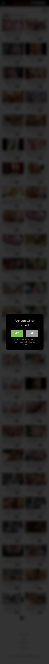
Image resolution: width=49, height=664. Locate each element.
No (32, 333)
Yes (17, 333)
